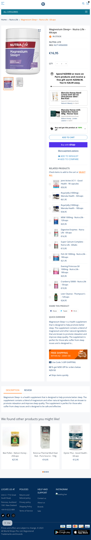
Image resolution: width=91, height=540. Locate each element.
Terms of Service (26, 511)
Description (12, 390)
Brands (40, 506)
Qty (51, 63)
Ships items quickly (59, 375)
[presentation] (8, 51)
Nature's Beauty (67, 103)
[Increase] (66, 64)
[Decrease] (57, 64)
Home (4, 19)
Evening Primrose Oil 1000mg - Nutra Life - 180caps (70, 269)
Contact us (42, 498)
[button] (43, 471)
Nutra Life (13, 19)
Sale (39, 511)
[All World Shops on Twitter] (3, 515)
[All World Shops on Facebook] (8, 515)
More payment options (68, 150)
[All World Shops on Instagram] (13, 515)
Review (28, 390)
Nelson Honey (66, 118)
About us (41, 502)
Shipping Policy (25, 506)
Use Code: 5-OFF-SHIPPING (64, 362)
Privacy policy (25, 502)
